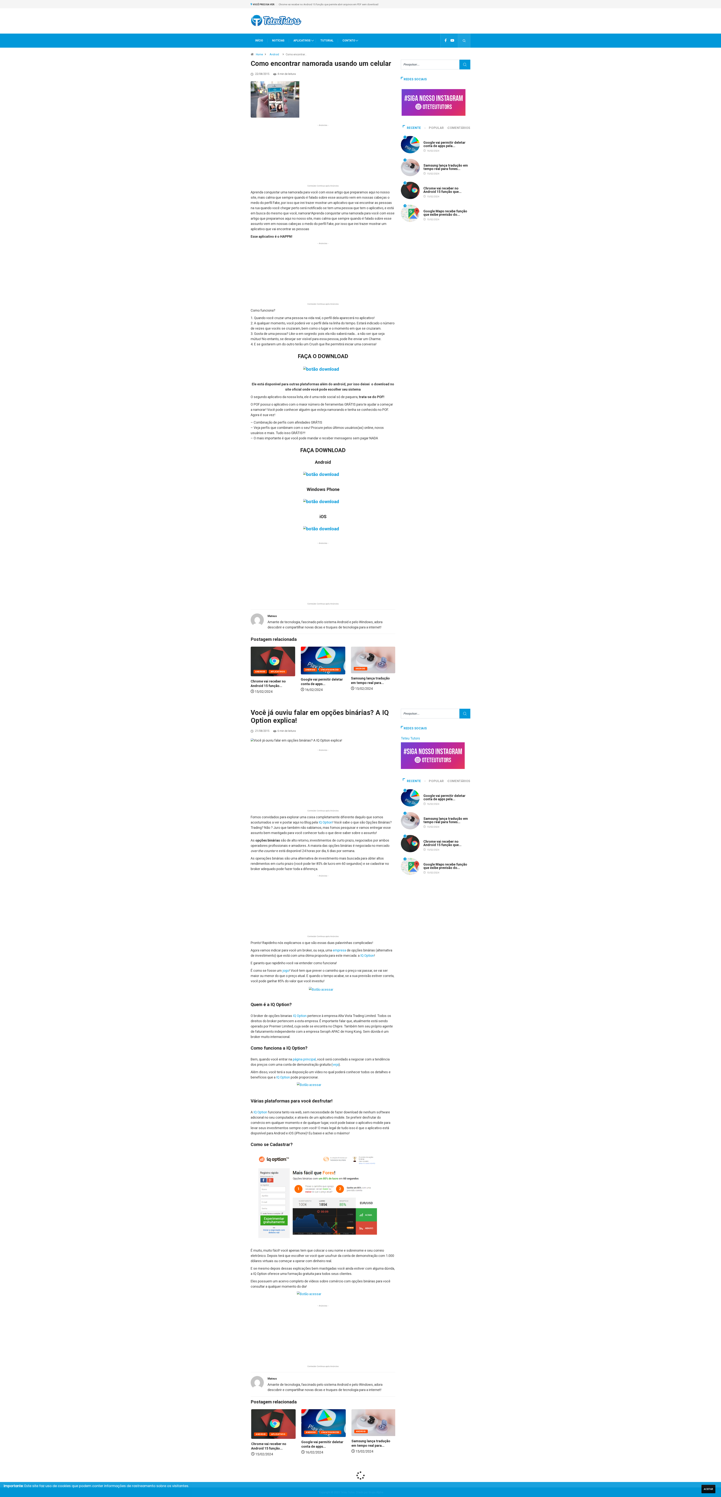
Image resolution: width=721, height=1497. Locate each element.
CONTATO (348, 40)
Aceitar (708, 1489)
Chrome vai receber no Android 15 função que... (442, 190)
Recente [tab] (414, 128)
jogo (285, 970)
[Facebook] (446, 40)
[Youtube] (452, 40)
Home (259, 54)
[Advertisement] (402, 24)
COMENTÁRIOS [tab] (459, 128)
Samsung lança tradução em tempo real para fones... (445, 167)
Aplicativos (378, 671)
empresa (339, 950)
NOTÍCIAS (278, 40)
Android (274, 54)
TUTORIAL (326, 40)
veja (336, 1064)
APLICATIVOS (302, 40)
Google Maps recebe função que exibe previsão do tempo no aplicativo (318, 4)
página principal (304, 1059)
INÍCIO (259, 40)
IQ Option (325, 822)
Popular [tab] (436, 128)
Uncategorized (280, 670)
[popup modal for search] (464, 41)
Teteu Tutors (410, 738)
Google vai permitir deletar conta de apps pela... (444, 144)
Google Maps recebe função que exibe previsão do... (445, 212)
